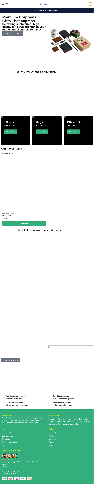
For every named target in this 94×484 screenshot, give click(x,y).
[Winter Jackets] (78, 130)
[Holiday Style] (46, 130)
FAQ (3, 445)
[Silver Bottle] (24, 181)
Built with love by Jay (10, 474)
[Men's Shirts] (15, 130)
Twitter (51, 436)
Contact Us (6, 439)
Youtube (52, 445)
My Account (6, 433)
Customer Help (7, 436)
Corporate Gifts (8, 213)
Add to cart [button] (24, 223)
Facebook (52, 433)
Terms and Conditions (10, 442)
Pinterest (52, 442)
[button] (90, 4)
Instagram (52, 439)
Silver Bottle (7, 216)
